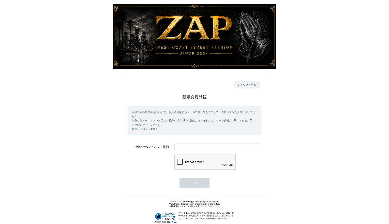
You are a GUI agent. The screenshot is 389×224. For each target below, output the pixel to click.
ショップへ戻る (247, 84)
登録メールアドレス (147, 146)
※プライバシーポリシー (146, 129)
